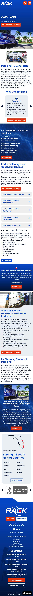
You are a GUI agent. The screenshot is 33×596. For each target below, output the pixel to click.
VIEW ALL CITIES (16, 480)
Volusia (6, 475)
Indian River (20, 466)
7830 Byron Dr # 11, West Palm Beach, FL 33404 (16, 575)
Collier (6, 466)
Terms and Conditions (13, 593)
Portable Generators (9, 150)
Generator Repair (8, 141)
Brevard (7, 462)
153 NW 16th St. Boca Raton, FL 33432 (16, 555)
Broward (19, 462)
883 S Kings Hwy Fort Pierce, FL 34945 (16, 560)
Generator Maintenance (10, 143)
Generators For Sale (8, 153)
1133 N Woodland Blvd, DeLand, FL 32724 (16, 565)
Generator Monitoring (9, 146)
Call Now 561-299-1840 (11, 25)
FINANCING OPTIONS (15, 580)
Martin (18, 469)
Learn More (16, 287)
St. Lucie (19, 472)
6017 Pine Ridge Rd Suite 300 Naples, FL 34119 (16, 570)
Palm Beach (8, 472)
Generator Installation (9, 138)
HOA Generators (7, 148)
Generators (5, 136)
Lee (5, 469)
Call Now (10, 519)
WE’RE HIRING (13, 585)
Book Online (6, 157)
